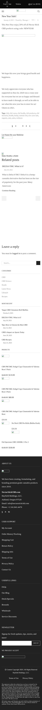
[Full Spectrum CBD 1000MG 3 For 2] (15, 435)
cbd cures (13, 113)
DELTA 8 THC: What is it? (13, 166)
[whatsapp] (26, 126)
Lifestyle (5, 293)
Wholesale (6, 611)
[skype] (29, 126)
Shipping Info (7, 552)
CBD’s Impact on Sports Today (13, 332)
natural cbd (23, 115)
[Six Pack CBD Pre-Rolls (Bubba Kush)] (5, 426)
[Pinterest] (15, 126)
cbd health (21, 113)
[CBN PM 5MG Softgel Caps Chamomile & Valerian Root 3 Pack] (5, 381)
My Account (7, 528)
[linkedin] (23, 126)
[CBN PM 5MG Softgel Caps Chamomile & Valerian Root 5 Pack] (5, 360)
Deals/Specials (8, 599)
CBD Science (6, 281)
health (11, 115)
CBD (3, 277)
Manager (25, 20)
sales (13, 118)
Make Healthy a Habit (10, 156)
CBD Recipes (7, 340)
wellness (19, 118)
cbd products (31, 113)
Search (38, 263)
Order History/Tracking (11, 534)
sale (9, 118)
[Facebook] (13, 126)
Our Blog (5, 593)
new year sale (33, 115)
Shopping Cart (8, 540)
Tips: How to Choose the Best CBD (14, 325)
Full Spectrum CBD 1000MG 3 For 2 (15, 442)
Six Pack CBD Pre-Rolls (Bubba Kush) (26, 423)
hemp (16, 115)
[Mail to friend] (19, 126)
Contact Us (6, 570)
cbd (7, 113)
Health (4, 285)
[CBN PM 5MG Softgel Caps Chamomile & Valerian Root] (5, 404)
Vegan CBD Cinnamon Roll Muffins (15, 310)
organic (4, 118)
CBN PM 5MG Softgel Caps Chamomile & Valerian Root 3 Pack (20, 390)
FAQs (4, 587)
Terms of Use (7, 558)
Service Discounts (9, 616)
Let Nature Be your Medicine (12, 135)
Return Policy (7, 546)
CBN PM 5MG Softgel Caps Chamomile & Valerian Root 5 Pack (20, 368)
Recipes (4, 296)
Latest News (6, 289)
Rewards (5, 605)
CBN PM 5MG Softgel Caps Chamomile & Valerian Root (20, 412)
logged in (16, 253)
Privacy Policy (8, 564)
